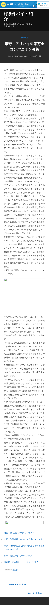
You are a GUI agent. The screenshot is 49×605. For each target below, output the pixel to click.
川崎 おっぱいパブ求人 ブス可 (19, 532)
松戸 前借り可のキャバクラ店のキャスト (23, 539)
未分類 (24, 37)
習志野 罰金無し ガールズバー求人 (21, 562)
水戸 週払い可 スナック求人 (18, 555)
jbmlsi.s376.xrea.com (19, 56)
